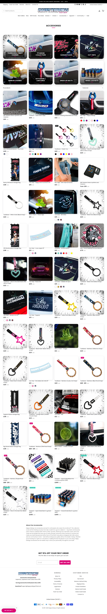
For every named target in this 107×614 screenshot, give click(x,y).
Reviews (22, 4)
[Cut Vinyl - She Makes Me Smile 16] (30, 386)
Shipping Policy (81, 584)
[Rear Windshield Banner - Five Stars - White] (7, 154)
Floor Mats (41, 16)
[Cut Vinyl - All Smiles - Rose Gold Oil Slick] (61, 220)
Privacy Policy (57, 579)
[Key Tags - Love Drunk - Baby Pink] (30, 154)
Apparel (71, 16)
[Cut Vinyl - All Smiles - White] (56, 220)
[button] (9, 610)
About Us (28, 4)
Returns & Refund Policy (80, 581)
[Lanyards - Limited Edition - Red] (64, 253)
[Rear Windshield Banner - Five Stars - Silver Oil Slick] (4, 154)
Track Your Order (13, 4)
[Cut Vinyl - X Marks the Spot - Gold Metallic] (58, 287)
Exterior (47, 16)
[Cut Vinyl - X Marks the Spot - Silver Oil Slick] (64, 287)
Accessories (63, 16)
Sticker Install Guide (80, 592)
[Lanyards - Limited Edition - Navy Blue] (61, 253)
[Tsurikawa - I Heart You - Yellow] (66, 154)
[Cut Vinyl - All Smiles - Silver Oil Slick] (58, 220)
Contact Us (35, 4)
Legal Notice (57, 586)
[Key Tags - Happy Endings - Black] (95, 121)
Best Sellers (21, 16)
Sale (88, 16)
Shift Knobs (33, 16)
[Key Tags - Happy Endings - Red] (81, 121)
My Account (81, 579)
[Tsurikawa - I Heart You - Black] (56, 154)
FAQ (81, 576)
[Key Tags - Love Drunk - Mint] (33, 154)
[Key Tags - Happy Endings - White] (89, 121)
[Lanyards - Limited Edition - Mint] (58, 253)
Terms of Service (57, 584)
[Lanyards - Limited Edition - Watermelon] (66, 253)
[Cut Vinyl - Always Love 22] (4, 320)
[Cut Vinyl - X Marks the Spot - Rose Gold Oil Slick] (61, 287)
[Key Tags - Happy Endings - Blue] (97, 121)
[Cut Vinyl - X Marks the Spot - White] (56, 287)
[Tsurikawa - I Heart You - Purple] (69, 154)
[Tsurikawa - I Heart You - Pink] (72, 154)
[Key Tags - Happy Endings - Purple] (87, 121)
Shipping (5, 4)
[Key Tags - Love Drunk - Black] (35, 154)
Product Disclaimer (81, 586)
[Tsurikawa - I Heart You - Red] (61, 154)
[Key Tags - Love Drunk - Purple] (41, 154)
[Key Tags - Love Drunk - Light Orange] (38, 154)
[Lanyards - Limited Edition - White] (69, 253)
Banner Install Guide (80, 589)
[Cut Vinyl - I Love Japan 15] (30, 253)
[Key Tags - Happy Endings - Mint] (84, 121)
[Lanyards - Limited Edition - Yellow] (72, 253)
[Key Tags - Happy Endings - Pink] (92, 121)
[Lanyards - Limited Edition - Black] (56, 253)
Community (80, 16)
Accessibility (57, 581)
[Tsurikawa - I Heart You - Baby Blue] (64, 154)
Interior (54, 16)
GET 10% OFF (65, 562)
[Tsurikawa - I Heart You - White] (58, 154)
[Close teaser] (16, 607)
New (27, 16)
